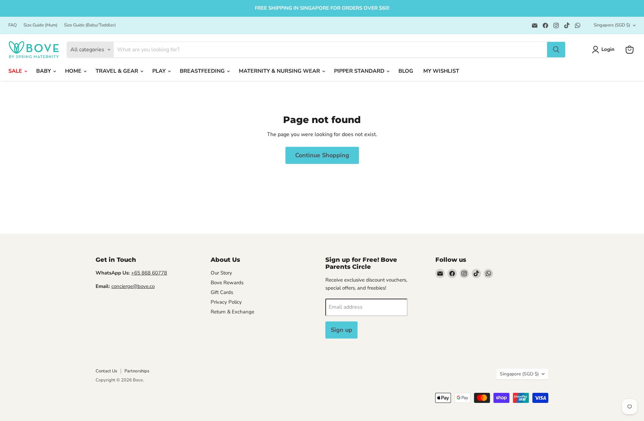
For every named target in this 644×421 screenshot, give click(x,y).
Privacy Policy (226, 302)
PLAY (159, 71)
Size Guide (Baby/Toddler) (90, 25)
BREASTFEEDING (203, 71)
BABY (44, 71)
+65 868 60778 (149, 272)
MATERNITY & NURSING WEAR (280, 71)
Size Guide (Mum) (40, 25)
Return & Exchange (232, 311)
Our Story (221, 272)
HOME (74, 71)
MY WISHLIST (441, 71)
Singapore (612, 25)
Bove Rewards (227, 282)
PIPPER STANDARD (360, 71)
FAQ (12, 25)
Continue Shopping (322, 155)
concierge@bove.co (133, 286)
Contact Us (106, 371)
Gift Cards (222, 292)
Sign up (341, 330)
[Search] (556, 49)
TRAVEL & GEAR (118, 71)
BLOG (405, 71)
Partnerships (136, 371)
